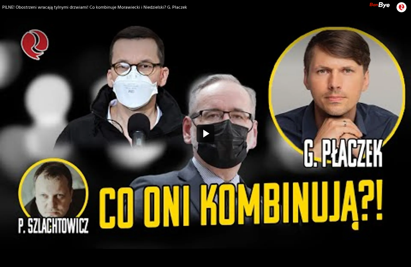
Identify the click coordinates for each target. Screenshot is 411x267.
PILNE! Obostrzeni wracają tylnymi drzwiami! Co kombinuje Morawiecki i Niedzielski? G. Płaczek (94, 7)
